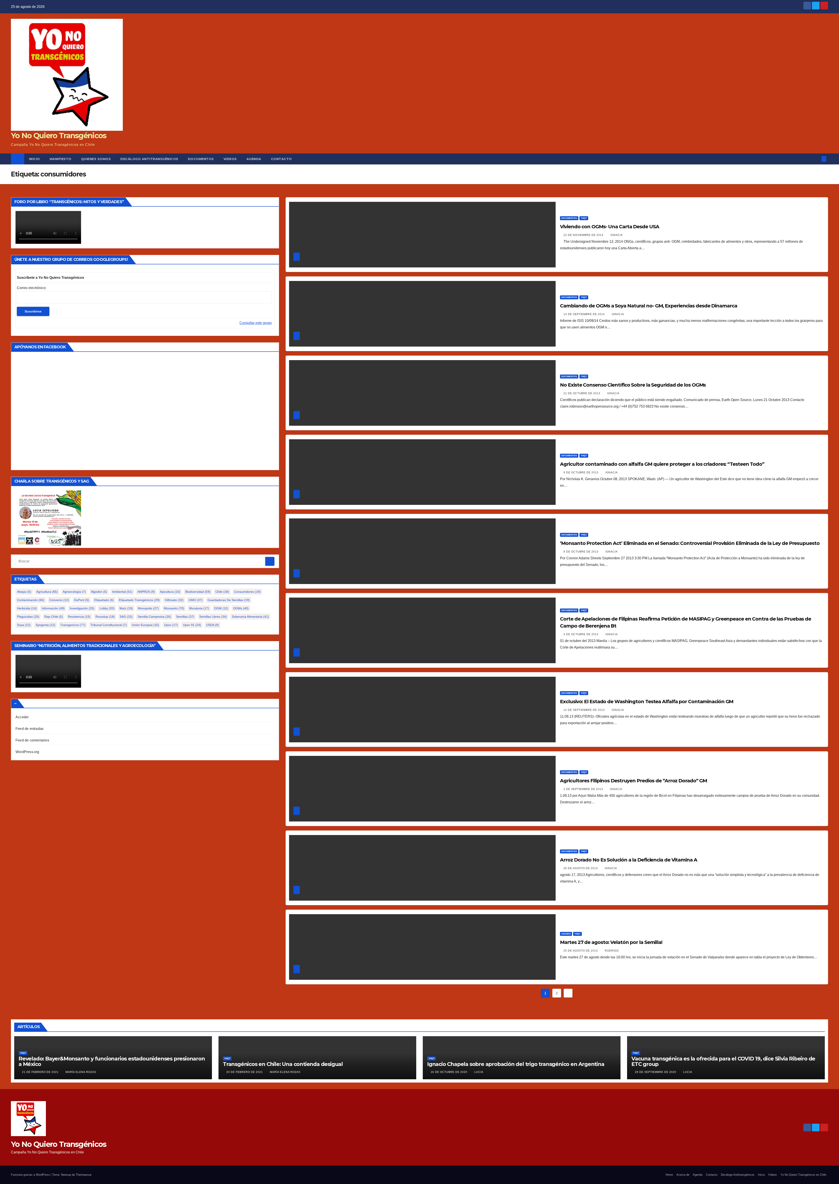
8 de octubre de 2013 (581, 551)
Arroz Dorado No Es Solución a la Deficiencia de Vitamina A (628, 860)
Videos (230, 159)
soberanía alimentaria (250, 616)
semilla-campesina (154, 616)
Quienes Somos (96, 159)
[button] (816, 159)
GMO (196, 600)
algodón (99, 591)
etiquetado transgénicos (139, 600)
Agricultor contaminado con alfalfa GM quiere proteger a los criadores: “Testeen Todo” (662, 464)
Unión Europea (145, 625)
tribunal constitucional (108, 625)
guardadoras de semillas (229, 600)
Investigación (82, 608)
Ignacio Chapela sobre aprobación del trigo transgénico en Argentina (515, 1064)
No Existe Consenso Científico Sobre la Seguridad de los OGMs (633, 385)
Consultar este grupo (255, 323)
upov (171, 625)
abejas (24, 591)
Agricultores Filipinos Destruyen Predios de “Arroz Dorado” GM (633, 781)
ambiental (122, 591)
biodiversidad (197, 591)
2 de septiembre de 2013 (583, 789)
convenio (59, 600)
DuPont (81, 600)
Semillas (185, 616)
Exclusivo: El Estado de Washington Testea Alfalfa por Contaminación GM (646, 701)
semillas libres (213, 616)
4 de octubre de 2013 (581, 634)
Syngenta (45, 625)
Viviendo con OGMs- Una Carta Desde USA (609, 227)
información (53, 608)
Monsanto (174, 608)
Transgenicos (72, 625)
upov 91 (192, 625)
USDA (212, 625)
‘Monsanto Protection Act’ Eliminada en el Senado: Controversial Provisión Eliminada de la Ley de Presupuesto (689, 543)
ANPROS (146, 591)
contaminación (30, 600)
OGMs (241, 608)
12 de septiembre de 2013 (584, 709)
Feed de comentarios (32, 740)
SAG (126, 616)
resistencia (79, 616)
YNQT (584, 218)
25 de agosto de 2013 (581, 950)
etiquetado (104, 600)
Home (669, 1174)
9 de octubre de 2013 (581, 472)
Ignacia (616, 235)
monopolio (148, 608)
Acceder (22, 717)
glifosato (174, 600)
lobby (106, 608)
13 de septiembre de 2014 (584, 314)
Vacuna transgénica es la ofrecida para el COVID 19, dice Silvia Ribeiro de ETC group (723, 1061)
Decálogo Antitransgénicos (149, 159)
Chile (222, 591)
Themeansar (84, 1174)
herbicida (27, 608)
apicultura (170, 591)
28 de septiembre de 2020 (656, 1072)
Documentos (201, 159)
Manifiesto (60, 159)
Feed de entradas (29, 729)
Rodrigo (612, 950)
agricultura (47, 591)
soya (24, 625)
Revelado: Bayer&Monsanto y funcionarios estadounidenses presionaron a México (112, 1061)
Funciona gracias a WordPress (31, 1174)
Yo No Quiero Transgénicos (58, 135)
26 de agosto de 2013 (581, 868)
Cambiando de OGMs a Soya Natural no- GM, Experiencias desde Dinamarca (648, 306)
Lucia (478, 1072)
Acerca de (682, 1174)
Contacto (281, 159)
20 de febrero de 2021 (245, 1072)
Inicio (34, 159)
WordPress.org (27, 752)
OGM (221, 608)
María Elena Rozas (81, 1072)
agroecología (74, 591)
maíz (126, 608)
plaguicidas (28, 616)
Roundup (105, 616)
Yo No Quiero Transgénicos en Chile (803, 1174)
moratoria (199, 608)
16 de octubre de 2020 (449, 1072)
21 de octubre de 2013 (582, 393)
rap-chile (53, 616)
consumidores (247, 591)
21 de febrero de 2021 (40, 1072)
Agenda (253, 159)
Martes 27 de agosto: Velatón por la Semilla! (611, 942)
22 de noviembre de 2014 (583, 235)
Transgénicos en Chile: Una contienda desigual (283, 1064)
